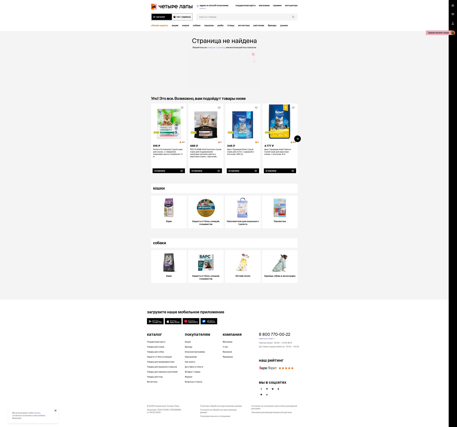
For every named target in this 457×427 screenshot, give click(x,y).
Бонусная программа (195, 352)
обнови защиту (159, 25)
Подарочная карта (156, 342)
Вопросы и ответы (193, 382)
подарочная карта (246, 5)
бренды (272, 25)
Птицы (230, 25)
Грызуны (209, 25)
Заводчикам (191, 357)
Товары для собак (155, 352)
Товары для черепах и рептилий (162, 372)
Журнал (188, 377)
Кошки (185, 25)
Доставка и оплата (194, 367)
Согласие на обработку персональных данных (218, 411)
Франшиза (228, 357)
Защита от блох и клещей (159, 357)
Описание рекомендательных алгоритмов (271, 412)
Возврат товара (192, 372)
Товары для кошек (155, 347)
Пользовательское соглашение (215, 416)
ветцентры (291, 5)
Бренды (188, 347)
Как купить (190, 362)
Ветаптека (244, 25)
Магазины (227, 342)
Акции (188, 342)
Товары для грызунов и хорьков (162, 367)
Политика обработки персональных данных (221, 406)
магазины (264, 5)
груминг (277, 5)
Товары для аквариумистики (160, 362)
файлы (37, 413)
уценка (284, 25)
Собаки (196, 25)
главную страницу (216, 47)
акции (175, 25)
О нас (225, 347)
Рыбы (221, 25)
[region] (224, 25)
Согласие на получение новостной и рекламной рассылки (274, 407)
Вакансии (227, 352)
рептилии (258, 25)
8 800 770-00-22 (274, 334)
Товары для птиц (155, 377)
